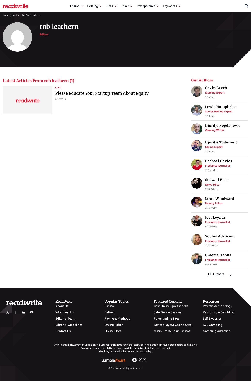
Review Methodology (217, 306)
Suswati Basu (217, 180)
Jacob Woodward (219, 199)
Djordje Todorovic (221, 142)
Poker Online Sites (166, 318)
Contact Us (63, 331)
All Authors (216, 274)
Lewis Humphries (220, 107)
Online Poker (114, 325)
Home (6, 15)
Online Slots (113, 331)
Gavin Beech (216, 88)
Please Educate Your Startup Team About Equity (102, 93)
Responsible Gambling (218, 312)
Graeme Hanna (218, 255)
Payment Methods (117, 318)
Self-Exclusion (212, 318)
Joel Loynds (215, 217)
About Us (61, 306)
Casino (75, 6)
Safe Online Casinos (167, 312)
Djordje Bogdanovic (222, 125)
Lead (58, 87)
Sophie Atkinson (220, 236)
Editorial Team (65, 318)
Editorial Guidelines (69, 325)
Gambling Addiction (216, 331)
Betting (92, 6)
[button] (246, 6)
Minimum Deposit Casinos (172, 331)
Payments (170, 6)
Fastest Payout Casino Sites (173, 325)
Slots (109, 6)
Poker (125, 6)
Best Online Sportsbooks (171, 306)
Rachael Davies (218, 161)
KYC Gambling (213, 325)
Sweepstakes (146, 6)
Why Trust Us (64, 312)
